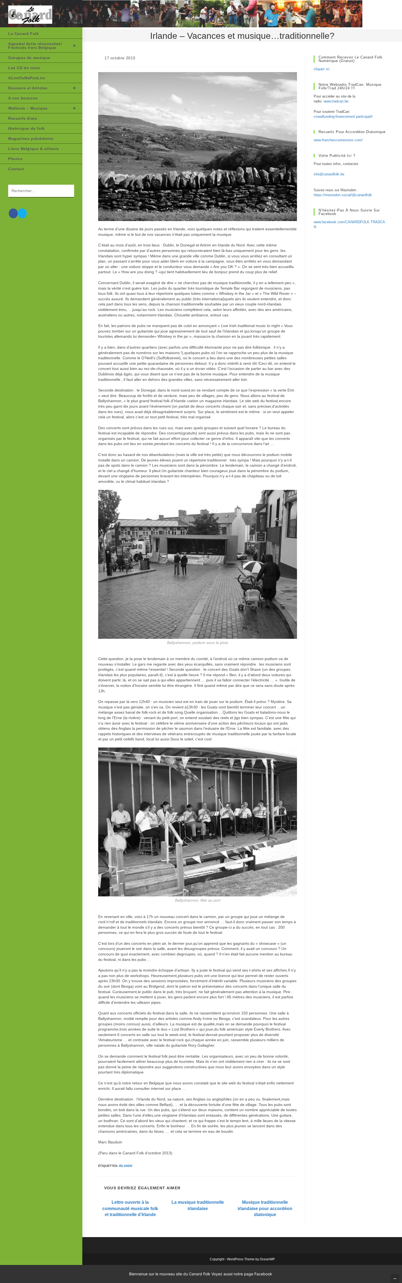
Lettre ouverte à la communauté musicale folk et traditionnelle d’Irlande (130, 1208)
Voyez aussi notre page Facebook (241, 1274)
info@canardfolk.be (329, 174)
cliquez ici (322, 69)
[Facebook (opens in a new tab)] (13, 213)
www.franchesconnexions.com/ (338, 140)
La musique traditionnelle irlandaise (197, 1205)
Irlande (125, 1165)
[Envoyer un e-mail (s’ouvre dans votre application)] (22, 213)
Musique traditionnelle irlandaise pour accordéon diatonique (265, 1208)
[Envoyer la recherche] (67, 191)
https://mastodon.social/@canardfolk (343, 195)
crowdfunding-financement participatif (343, 116)
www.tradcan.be (336, 101)
